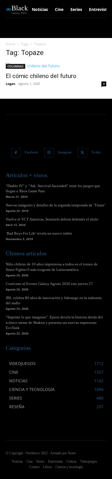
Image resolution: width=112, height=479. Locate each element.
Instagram (65, 152)
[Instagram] (49, 152)
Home (11, 43)
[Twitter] (82, 152)
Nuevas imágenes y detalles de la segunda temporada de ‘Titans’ (55, 205)
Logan (10, 83)
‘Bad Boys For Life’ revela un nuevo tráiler (39, 233)
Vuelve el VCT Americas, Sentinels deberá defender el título (52, 219)
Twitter (96, 152)
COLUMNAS (15, 66)
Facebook (31, 152)
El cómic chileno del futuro (41, 76)
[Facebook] (16, 152)
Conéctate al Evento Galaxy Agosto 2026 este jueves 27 (49, 284)
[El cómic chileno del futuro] (56, 66)
